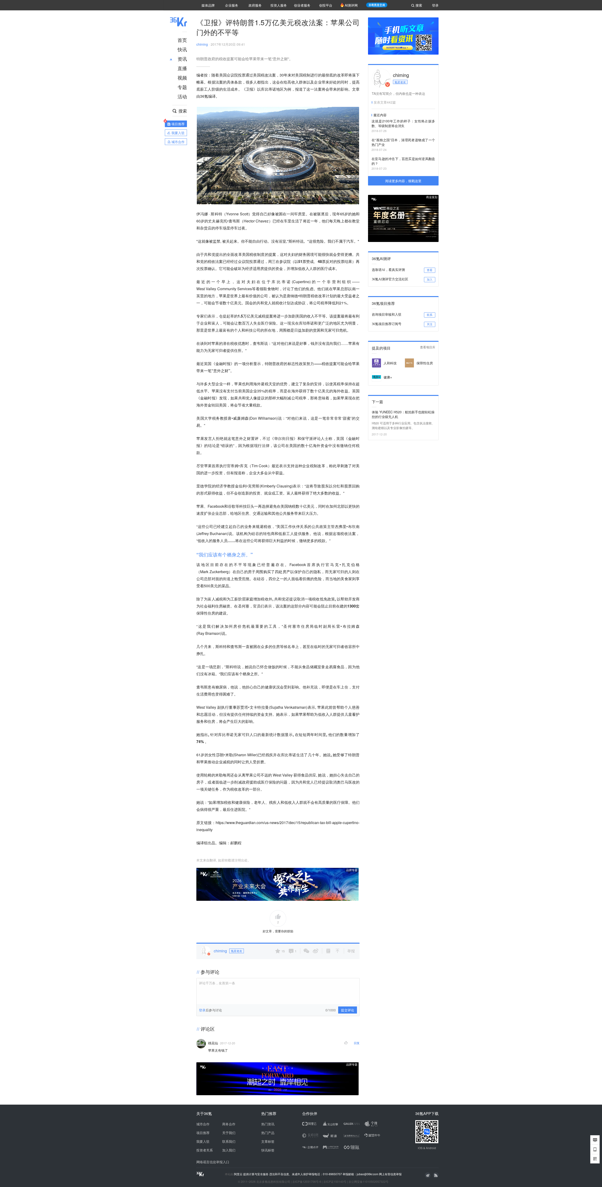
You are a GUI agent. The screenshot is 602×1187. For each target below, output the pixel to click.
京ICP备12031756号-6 (306, 1181)
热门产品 (267, 1132)
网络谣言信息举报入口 (212, 1161)
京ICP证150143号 (334, 1181)
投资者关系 (204, 1150)
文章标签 (267, 1141)
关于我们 (228, 1132)
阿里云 (238, 1174)
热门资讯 (267, 1124)
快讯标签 (267, 1150)
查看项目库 (427, 347)
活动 (182, 96)
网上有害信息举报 (390, 1174)
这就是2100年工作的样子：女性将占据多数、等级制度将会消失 (403, 123)
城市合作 (203, 1124)
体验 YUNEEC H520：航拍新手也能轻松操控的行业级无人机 (403, 414)
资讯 (182, 59)
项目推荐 (203, 1132)
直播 (182, 68)
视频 (182, 77)
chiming (202, 44)
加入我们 (228, 1150)
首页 (182, 40)
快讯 (182, 49)
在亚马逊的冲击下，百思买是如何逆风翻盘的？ (403, 161)
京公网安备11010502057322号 (368, 1181)
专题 (182, 87)
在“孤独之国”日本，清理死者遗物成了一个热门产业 (403, 142)
